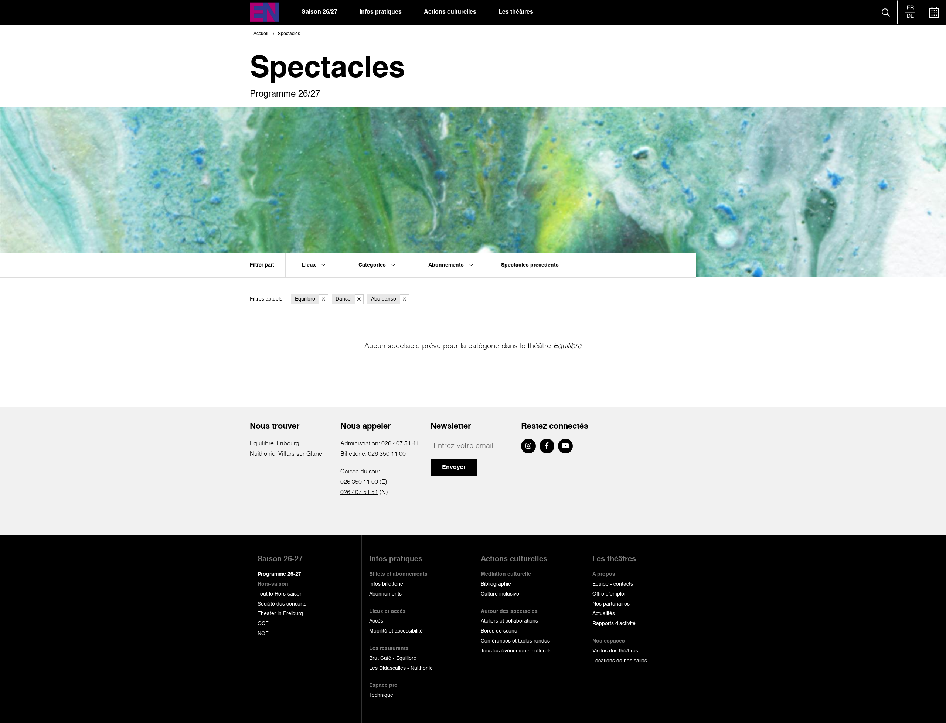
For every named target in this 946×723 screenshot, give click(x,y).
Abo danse (383, 299)
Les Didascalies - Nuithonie (401, 668)
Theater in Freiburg (280, 613)
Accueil (260, 34)
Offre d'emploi (608, 594)
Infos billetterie (386, 584)
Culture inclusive (500, 594)
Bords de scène (499, 631)
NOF (263, 633)
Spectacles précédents (530, 265)
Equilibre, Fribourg (274, 444)
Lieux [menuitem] (309, 265)
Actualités (603, 613)
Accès (376, 621)
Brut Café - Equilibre (392, 658)
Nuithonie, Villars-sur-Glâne (286, 454)
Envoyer (454, 467)
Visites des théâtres (615, 651)
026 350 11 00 (387, 454)
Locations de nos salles (619, 661)
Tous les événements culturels (516, 651)
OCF (263, 623)
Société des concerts (282, 604)
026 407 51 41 (400, 444)
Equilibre (305, 299)
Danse (343, 299)
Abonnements (385, 594)
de (910, 16)
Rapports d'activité (614, 623)
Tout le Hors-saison (280, 594)
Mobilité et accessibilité (396, 631)
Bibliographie (496, 584)
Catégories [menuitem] (372, 265)
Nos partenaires (611, 604)
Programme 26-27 (279, 574)
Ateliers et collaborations (509, 621)
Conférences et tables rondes (515, 641)
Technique (381, 695)
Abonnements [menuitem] (446, 265)
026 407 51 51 (359, 493)
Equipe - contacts (612, 584)
